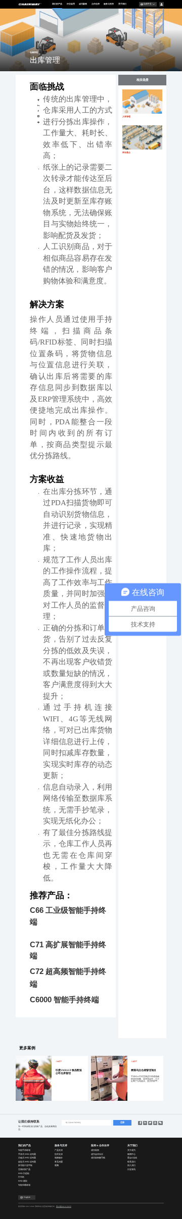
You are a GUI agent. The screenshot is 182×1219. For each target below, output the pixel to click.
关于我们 (122, 4)
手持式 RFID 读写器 (27, 1154)
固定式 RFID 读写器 (27, 1162)
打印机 (21, 1177)
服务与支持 (109, 4)
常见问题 (59, 1162)
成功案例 (83, 4)
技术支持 (59, 1154)
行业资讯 (131, 1169)
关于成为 (131, 1150)
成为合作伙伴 (97, 1154)
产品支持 (59, 1150)
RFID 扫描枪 (23, 1174)
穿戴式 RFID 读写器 (27, 1158)
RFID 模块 (22, 1181)
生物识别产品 (24, 1169)
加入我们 (131, 1165)
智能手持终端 (24, 1150)
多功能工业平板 (25, 1165)
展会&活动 (132, 1158)
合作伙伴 (96, 4)
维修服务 (59, 1158)
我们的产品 (57, 4)
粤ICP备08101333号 (63, 1206)
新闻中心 (131, 1154)
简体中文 (148, 4)
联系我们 (131, 1162)
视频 (57, 1165)
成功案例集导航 (98, 1158)
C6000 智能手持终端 (64, 999)
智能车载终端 (24, 1185)
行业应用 (71, 4)
